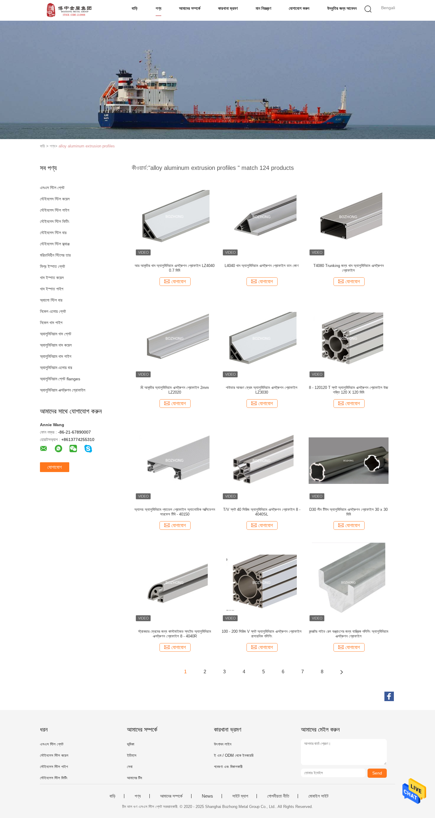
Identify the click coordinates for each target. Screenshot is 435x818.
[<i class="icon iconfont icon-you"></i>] (341, 672)
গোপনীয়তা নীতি (278, 796)
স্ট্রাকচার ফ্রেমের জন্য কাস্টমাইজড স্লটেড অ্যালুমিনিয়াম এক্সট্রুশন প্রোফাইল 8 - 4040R (174, 633)
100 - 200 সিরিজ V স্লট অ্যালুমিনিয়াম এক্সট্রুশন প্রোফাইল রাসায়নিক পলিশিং (262, 633)
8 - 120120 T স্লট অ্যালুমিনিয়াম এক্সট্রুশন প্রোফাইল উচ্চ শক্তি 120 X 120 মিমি (348, 389)
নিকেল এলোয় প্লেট (53, 311)
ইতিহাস (131, 755)
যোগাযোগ (54, 467)
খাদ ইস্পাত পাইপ (51, 288)
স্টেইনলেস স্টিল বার (53, 232)
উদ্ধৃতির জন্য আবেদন (342, 8)
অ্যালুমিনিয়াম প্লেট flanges (60, 378)
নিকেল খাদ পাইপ (51, 322)
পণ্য (158, 8)
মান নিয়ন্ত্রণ (263, 8)
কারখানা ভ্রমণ (228, 8)
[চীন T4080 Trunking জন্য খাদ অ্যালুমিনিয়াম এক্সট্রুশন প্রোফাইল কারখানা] (348, 216)
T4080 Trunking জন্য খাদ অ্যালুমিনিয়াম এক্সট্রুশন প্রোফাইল (348, 268)
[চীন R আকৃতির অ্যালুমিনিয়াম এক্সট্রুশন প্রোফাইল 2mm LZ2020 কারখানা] (174, 338)
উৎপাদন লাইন (222, 744)
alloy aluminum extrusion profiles (87, 146)
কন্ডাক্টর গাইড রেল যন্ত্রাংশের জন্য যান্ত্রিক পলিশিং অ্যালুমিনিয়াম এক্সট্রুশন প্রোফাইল (348, 633)
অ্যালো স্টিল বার (51, 300)
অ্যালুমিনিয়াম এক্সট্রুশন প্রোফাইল (62, 390)
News (207, 796)
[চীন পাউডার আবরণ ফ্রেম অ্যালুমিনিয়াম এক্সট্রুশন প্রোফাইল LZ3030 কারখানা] (262, 338)
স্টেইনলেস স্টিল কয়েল (55, 199)
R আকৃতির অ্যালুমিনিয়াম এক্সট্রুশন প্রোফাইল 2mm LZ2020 (175, 389)
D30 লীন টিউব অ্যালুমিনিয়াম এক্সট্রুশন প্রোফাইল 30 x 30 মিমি (348, 511)
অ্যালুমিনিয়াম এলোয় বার (56, 367)
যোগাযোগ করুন (299, 8)
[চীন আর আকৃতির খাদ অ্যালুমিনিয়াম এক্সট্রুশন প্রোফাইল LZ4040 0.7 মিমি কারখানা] (175, 216)
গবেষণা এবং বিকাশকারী (228, 766)
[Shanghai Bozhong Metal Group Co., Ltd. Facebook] (389, 696)
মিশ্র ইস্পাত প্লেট (52, 266)
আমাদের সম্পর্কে (189, 8)
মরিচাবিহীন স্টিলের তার (55, 255)
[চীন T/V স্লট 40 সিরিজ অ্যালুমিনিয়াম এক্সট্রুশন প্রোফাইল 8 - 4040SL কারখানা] (262, 460)
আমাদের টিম (134, 778)
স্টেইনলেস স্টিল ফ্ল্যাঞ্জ (55, 243)
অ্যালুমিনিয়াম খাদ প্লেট (55, 333)
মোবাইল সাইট (318, 796)
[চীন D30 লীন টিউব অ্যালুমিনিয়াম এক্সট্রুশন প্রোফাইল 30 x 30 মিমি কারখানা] (349, 460)
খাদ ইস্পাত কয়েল (52, 277)
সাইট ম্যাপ (240, 796)
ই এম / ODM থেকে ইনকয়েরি (233, 755)
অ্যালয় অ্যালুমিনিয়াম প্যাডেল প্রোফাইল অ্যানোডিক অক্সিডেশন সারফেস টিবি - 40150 (174, 511)
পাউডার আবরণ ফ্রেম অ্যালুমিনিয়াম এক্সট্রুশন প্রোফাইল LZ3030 (261, 389)
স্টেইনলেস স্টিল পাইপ (54, 210)
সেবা (130, 766)
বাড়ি (135, 8)
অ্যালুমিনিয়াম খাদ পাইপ (55, 356)
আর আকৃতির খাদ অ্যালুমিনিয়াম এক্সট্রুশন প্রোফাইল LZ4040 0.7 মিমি (175, 268)
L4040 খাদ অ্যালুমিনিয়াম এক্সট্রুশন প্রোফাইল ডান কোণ (262, 265)
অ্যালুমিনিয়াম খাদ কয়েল (56, 345)
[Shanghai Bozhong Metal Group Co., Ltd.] (69, 10)
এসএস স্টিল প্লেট (52, 187)
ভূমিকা (130, 744)
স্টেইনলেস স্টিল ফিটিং (54, 221)
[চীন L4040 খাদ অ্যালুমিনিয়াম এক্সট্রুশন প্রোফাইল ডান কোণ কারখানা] (261, 216)
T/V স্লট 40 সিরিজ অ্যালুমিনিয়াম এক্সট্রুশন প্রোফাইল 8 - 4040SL (261, 511)
